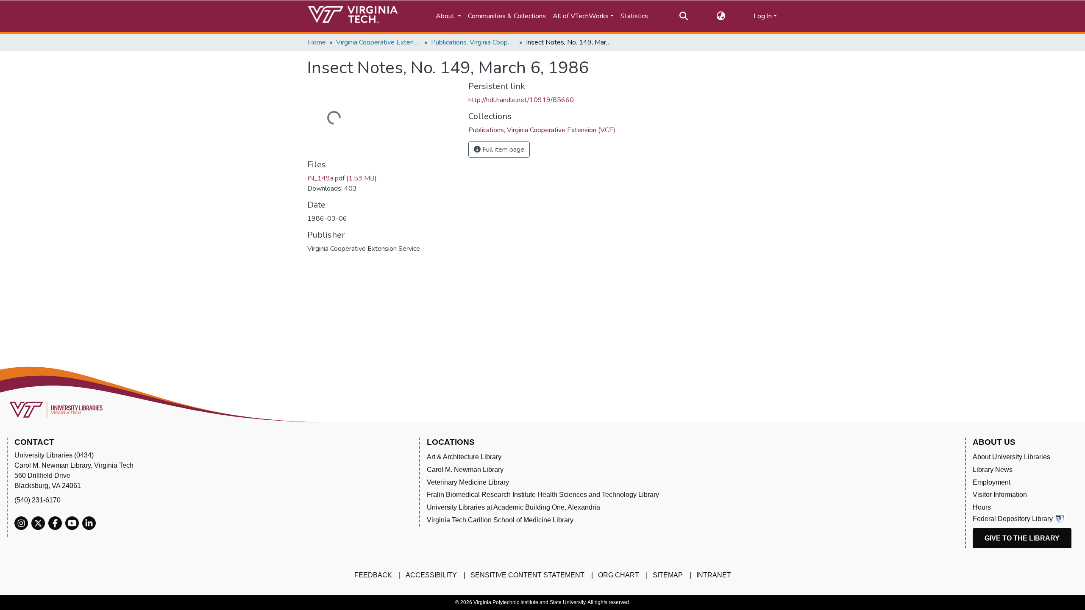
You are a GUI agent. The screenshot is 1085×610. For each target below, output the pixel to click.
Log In (763, 16)
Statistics (634, 16)
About (446, 16)
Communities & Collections (507, 16)
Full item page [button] (502, 149)
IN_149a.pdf (342, 178)
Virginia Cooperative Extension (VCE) (378, 42)
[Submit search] (683, 16)
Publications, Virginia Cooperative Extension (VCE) (473, 42)
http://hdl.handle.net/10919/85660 (521, 100)
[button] (720, 16)
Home (317, 42)
